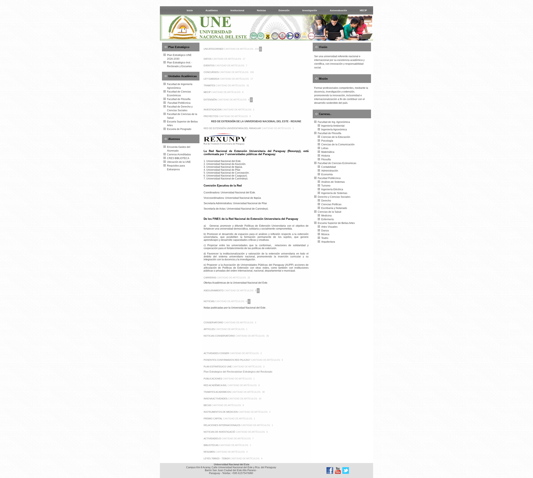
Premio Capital (213, 418)
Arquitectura (328, 241)
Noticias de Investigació (219, 432)
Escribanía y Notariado (334, 208)
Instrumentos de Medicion (221, 412)
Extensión (284, 10)
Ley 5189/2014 (211, 79)
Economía (327, 174)
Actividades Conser (216, 353)
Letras (324, 148)
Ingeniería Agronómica (334, 129)
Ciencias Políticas (331, 204)
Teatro (324, 238)
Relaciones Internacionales (222, 425)
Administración (329, 170)
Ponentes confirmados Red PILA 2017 (227, 360)
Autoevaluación (338, 10)
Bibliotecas (211, 445)
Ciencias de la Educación (335, 137)
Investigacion (213, 109)
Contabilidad (328, 167)
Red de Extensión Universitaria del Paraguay (232, 128)
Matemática (327, 152)
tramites (209, 85)
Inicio (190, 10)
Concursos (211, 72)
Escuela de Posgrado (179, 129)
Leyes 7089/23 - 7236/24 (217, 458)
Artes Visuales (329, 226)
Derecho (326, 200)
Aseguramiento (214, 290)
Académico (211, 10)
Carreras (210, 277)
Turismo (325, 185)
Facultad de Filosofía (179, 99)
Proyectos (211, 116)
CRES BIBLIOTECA (178, 158)
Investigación (309, 10)
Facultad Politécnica (179, 102)
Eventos (209, 65)
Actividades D (212, 438)
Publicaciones (213, 378)
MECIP (363, 10)
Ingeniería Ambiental (333, 125)
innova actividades (215, 398)
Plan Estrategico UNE (218, 366)
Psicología (327, 140)
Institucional (237, 10)
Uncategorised (213, 49)
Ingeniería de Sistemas (334, 193)
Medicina (326, 215)
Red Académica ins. (215, 385)
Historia (325, 155)
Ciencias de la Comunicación (338, 144)
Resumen (209, 452)
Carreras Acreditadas (179, 154)
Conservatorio (213, 322)
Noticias (261, 10)
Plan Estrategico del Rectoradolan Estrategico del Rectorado (238, 371)
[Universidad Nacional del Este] (329, 470)
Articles (209, 329)
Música (325, 234)
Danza (325, 230)
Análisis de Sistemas (333, 181)
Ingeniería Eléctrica (332, 189)
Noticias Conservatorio (219, 336)
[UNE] (345, 470)
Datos (207, 59)
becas (207, 405)
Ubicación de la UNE (179, 162)
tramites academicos (217, 392)
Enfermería (327, 219)
